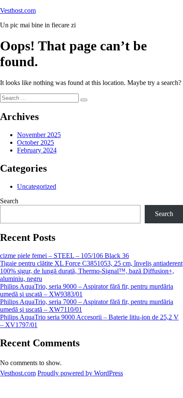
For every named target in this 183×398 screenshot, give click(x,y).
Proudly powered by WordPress (80, 373)
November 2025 (39, 134)
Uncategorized (36, 186)
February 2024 (37, 150)
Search (9, 201)
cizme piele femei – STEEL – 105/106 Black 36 (64, 255)
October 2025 (35, 142)
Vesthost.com (18, 10)
